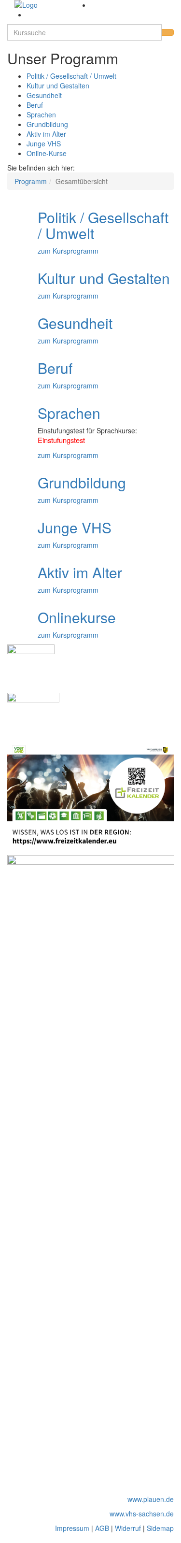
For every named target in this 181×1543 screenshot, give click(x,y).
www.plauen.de (150, 1499)
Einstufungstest (61, 440)
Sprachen (41, 114)
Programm (30, 181)
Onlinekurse (77, 617)
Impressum (72, 1528)
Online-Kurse (47, 153)
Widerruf (128, 1528)
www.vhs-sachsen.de (142, 1513)
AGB (102, 1528)
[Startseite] (49, 5)
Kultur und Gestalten (58, 85)
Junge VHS (44, 143)
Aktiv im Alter (46, 134)
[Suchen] (167, 32)
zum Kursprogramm (68, 251)
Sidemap (160, 1528)
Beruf (35, 105)
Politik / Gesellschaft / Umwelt (71, 76)
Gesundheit (44, 95)
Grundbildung (47, 124)
